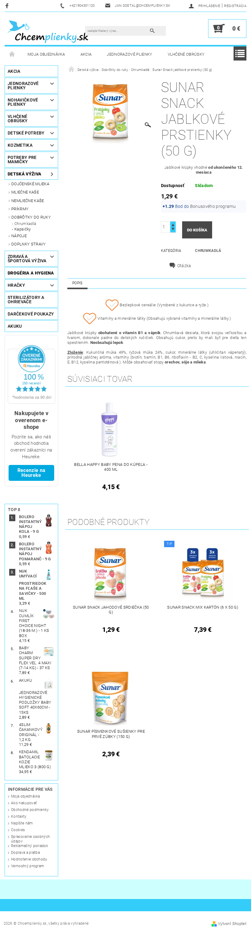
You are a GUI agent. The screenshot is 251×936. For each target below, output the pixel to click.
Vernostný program (27, 866)
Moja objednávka (46, 54)
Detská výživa (24, 173)
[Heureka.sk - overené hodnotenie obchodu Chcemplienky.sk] (31, 374)
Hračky (16, 285)
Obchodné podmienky (30, 810)
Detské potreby (26, 133)
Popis (77, 283)
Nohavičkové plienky (23, 102)
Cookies (18, 830)
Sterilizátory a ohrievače (26, 299)
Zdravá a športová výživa (27, 258)
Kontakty (19, 816)
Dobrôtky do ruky (31, 217)
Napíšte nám (22, 823)
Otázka (184, 265)
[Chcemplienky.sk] (48, 31)
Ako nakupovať (24, 803)
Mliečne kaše (25, 192)
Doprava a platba (25, 852)
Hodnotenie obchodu (29, 859)
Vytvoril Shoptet (232, 923)
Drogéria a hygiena (31, 273)
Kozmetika (20, 145)
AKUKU (15, 326)
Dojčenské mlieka (30, 184)
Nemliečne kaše (27, 200)
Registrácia (235, 6)
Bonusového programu (213, 206)
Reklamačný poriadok (29, 846)
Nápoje (19, 236)
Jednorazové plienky (129, 54)
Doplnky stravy (28, 244)
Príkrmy (19, 209)
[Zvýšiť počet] (173, 224)
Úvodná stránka (12, 54)
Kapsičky (22, 229)
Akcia (86, 54)
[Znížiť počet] (173, 230)
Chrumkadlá (25, 223)
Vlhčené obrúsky (186, 54)
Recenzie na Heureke (31, 472)
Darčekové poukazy (31, 313)
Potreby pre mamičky (22, 159)
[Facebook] (8, 5)
